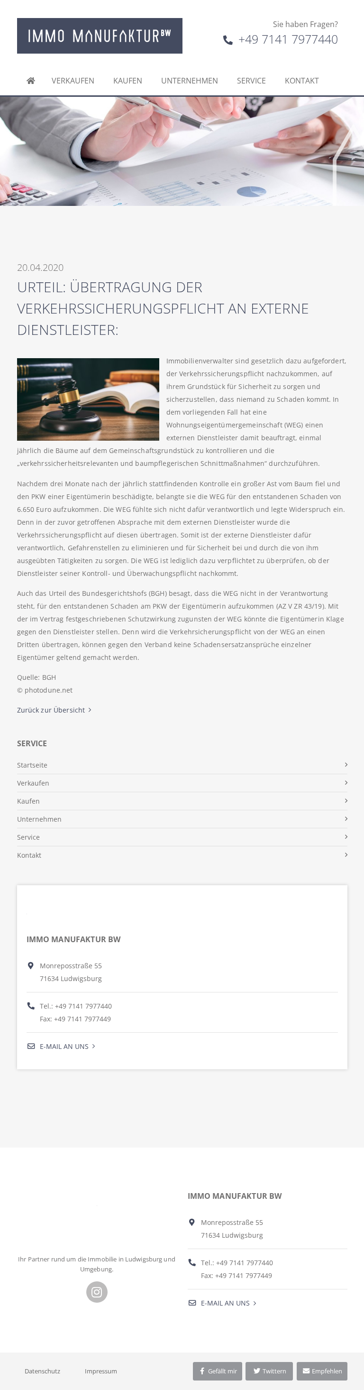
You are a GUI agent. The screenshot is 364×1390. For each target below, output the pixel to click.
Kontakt (302, 80)
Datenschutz (42, 1371)
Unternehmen (189, 80)
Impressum (101, 1371)
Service (251, 80)
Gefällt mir (222, 1371)
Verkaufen (73, 80)
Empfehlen (326, 1371)
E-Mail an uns (63, 1046)
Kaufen (127, 80)
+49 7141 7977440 (286, 39)
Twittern (273, 1371)
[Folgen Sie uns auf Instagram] (97, 1292)
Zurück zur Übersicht (51, 709)
